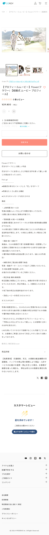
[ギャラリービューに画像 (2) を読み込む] (24, 70)
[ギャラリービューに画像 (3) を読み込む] (37, 70)
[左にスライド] (2, 70)
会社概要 (5, 495)
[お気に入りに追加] (44, 87)
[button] (24, 351)
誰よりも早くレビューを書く (24, 432)
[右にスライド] (46, 70)
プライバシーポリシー (10, 514)
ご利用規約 (6, 509)
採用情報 (5, 500)
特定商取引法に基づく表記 (11, 504)
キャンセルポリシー (9, 518)
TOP (3, 12)
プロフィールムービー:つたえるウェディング (24, 81)
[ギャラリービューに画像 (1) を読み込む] (11, 70)
